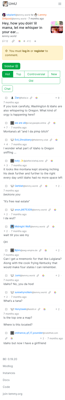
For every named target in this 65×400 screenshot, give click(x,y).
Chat (7, 88)
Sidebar (9, 66)
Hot (7, 74)
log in (26, 51)
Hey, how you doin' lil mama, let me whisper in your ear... (22, 27)
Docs (6, 380)
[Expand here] (57, 27)
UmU (13, 4)
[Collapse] (6, 97)
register (39, 51)
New (54, 74)
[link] (13, 41)
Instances (9, 373)
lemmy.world (9, 36)
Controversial (36, 74)
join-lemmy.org (12, 393)
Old (31, 80)
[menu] (59, 3)
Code (6, 387)
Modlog (8, 366)
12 (6, 41)
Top (18, 74)
